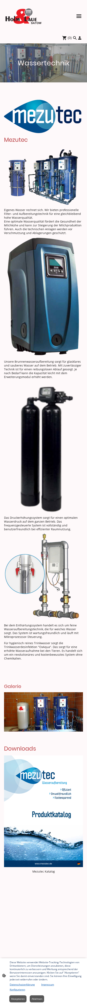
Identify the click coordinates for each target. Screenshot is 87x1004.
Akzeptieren (18, 999)
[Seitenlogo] (23, 16)
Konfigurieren (17, 989)
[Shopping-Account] (79, 38)
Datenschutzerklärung (22, 984)
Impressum (47, 984)
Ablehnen (37, 999)
